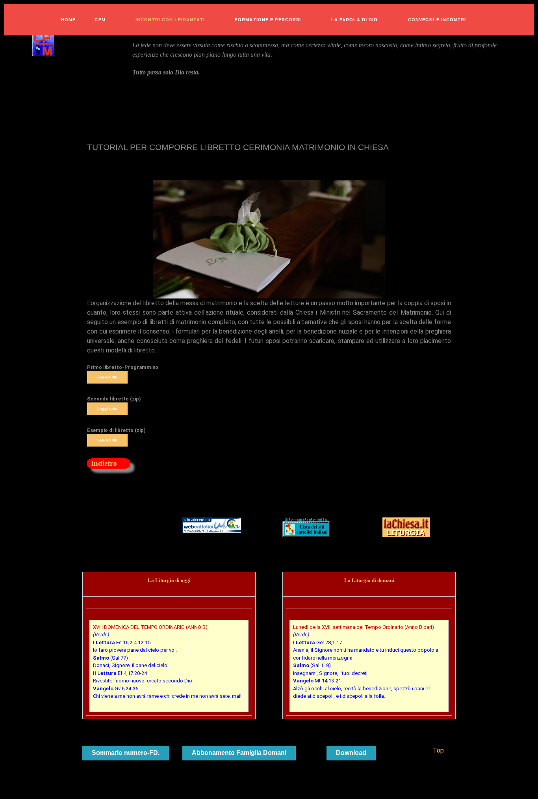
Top (437, 750)
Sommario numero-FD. (126, 752)
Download (351, 752)
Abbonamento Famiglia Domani (239, 752)
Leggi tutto (107, 377)
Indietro (104, 463)
